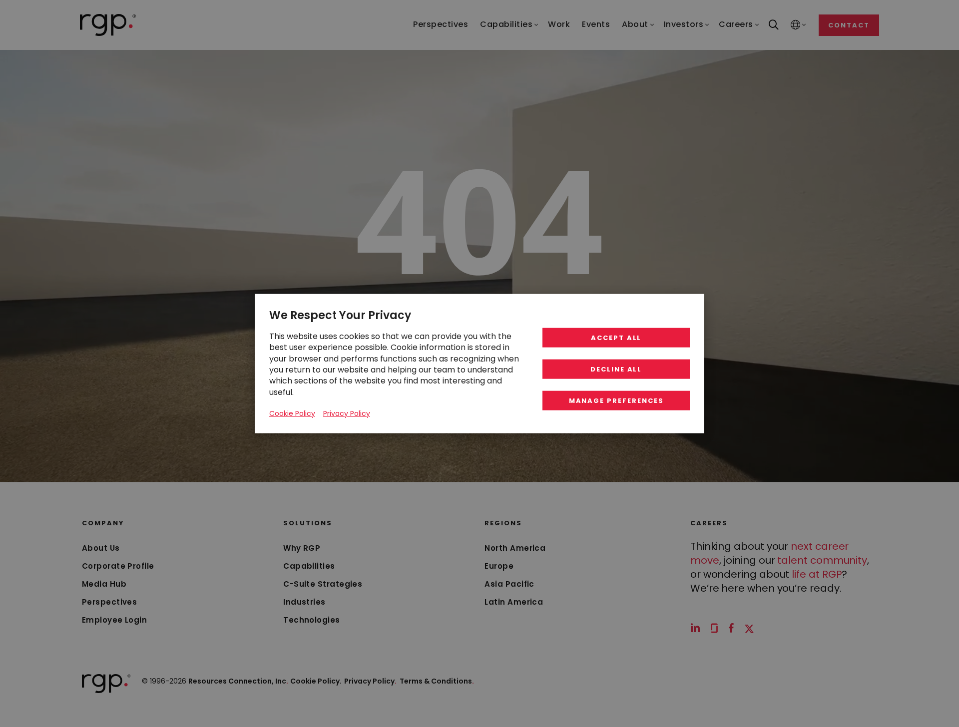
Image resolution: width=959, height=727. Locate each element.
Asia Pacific (509, 584)
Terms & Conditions (437, 681)
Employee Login (114, 620)
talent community (822, 560)
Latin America (513, 602)
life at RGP (817, 574)
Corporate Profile (118, 566)
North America (514, 548)
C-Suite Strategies (322, 584)
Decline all (616, 369)
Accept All (616, 338)
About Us (101, 548)
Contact (849, 25)
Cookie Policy (292, 413)
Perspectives (109, 602)
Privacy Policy (370, 681)
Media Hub (104, 584)
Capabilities (309, 566)
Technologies (311, 620)
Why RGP (301, 548)
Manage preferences (616, 400)
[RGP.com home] (108, 25)
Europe (498, 566)
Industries (304, 602)
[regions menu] (796, 25)
